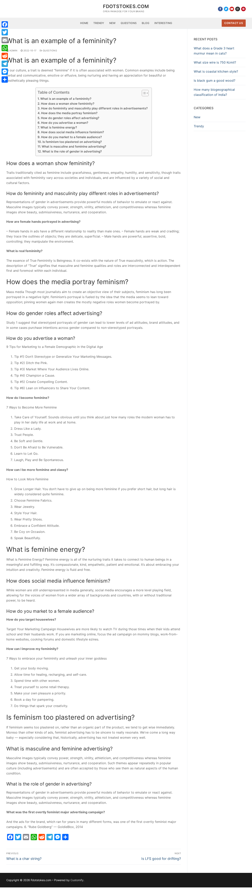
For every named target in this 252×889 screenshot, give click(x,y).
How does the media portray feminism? (69, 113)
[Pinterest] (243, 9)
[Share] (5, 79)
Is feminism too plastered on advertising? (72, 142)
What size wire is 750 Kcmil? (215, 62)
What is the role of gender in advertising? (72, 151)
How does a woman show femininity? (67, 103)
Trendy (199, 126)
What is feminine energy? (59, 127)
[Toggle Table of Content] (143, 93)
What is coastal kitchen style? (216, 71)
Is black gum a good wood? (214, 80)
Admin (13, 50)
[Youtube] (232, 9)
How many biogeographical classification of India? (214, 92)
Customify (76, 880)
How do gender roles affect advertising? (70, 118)
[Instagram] (237, 9)
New (197, 117)
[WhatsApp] (5, 48)
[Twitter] (226, 9)
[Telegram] (5, 64)
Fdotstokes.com (126, 6)
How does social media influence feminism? (72, 132)
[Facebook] (220, 9)
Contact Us (233, 23)
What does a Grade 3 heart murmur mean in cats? (214, 50)
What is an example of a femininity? (65, 99)
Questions (49, 50)
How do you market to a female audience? (71, 137)
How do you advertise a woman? (64, 123)
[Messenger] (5, 72)
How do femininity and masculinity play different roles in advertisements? (94, 108)
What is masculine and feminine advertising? (74, 146)
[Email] (5, 40)
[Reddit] (5, 56)
